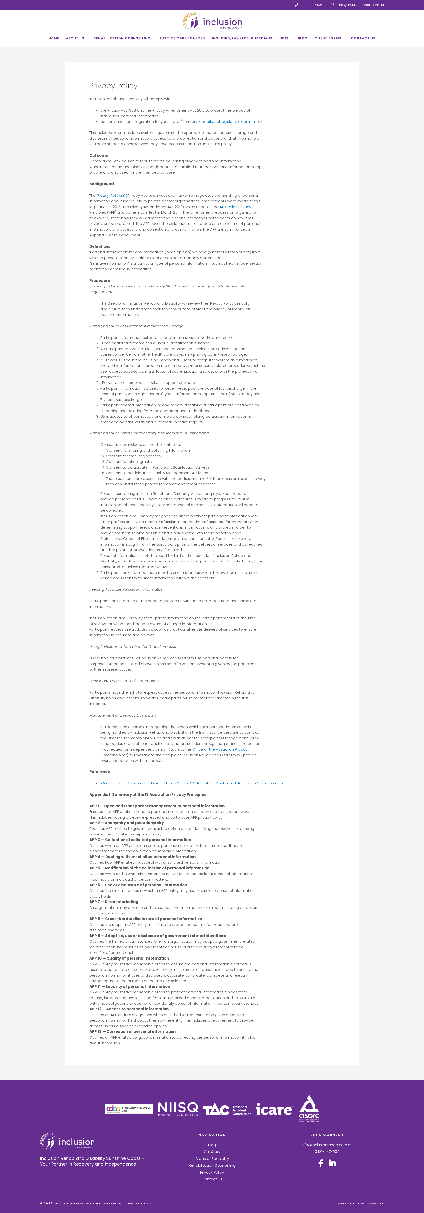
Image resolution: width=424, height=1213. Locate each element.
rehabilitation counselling (122, 38)
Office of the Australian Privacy (219, 749)
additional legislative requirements (233, 121)
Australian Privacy (235, 206)
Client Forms (328, 38)
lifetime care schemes (182, 38)
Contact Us (363, 38)
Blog (303, 38)
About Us (75, 38)
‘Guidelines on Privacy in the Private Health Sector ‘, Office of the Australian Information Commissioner (191, 783)
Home (53, 38)
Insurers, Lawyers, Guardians (242, 38)
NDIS (284, 38)
